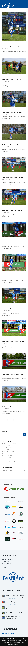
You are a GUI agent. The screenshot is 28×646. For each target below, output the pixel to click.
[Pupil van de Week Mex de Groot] (14, 99)
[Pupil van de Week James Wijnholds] (14, 262)
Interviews (5, 445)
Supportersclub (6, 455)
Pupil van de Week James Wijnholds (13, 276)
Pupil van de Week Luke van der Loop (13, 308)
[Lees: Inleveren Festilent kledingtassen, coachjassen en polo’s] (3, 617)
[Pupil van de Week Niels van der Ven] (14, 394)
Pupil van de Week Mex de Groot (12, 112)
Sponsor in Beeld (6, 453)
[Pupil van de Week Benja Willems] (14, 197)
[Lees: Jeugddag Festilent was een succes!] (3, 613)
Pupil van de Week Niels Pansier (12, 145)
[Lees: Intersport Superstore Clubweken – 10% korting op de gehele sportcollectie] (3, 601)
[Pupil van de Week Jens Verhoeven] (14, 164)
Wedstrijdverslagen (7, 461)
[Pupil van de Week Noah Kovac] (14, 66)
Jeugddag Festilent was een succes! (13, 612)
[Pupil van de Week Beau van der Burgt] (14, 328)
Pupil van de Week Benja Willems (12, 210)
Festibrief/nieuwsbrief (7, 443)
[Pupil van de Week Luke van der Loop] (14, 295)
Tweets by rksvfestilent (8, 633)
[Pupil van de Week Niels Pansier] (14, 132)
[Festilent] (11, 5)
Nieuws (4, 449)
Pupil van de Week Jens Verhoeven (13, 177)
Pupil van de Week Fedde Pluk (11, 46)
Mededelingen (5, 447)
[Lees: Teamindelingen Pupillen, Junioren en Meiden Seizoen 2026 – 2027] (3, 607)
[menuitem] (23, 5)
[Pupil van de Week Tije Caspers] (14, 229)
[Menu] (23, 5)
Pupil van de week (6, 451)
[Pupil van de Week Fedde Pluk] (14, 26)
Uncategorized (6, 457)
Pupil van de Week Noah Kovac (11, 79)
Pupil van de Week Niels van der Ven (13, 407)
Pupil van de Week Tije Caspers (12, 242)
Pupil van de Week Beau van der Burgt (14, 341)
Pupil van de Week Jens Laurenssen (13, 374)
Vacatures (4, 459)
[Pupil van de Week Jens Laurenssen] (14, 361)
